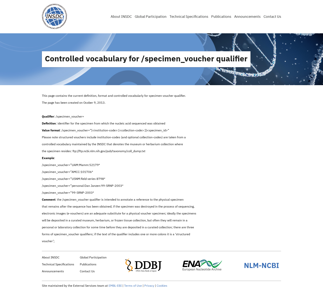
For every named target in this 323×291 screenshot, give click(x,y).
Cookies (162, 285)
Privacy (149, 285)
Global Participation (151, 17)
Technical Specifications (189, 17)
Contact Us (272, 17)
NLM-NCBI (261, 265)
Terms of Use (133, 285)
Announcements (247, 17)
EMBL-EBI (115, 285)
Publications (221, 17)
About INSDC (121, 17)
